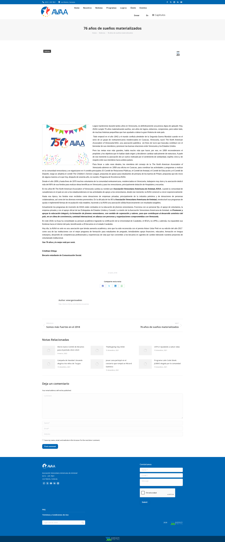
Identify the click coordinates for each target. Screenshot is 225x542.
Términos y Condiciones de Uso (55, 515)
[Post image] (48, 350)
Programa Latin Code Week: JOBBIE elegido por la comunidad (167, 362)
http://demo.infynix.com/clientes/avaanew (74, 304)
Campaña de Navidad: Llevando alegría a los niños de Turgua (69, 362)
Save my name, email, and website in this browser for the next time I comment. (72, 440)
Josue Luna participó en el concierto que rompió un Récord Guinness (119, 363)
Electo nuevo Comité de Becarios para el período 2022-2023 (70, 348)
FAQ (43, 509)
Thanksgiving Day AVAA (115, 347)
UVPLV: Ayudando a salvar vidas (167, 347)
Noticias (47, 51)
